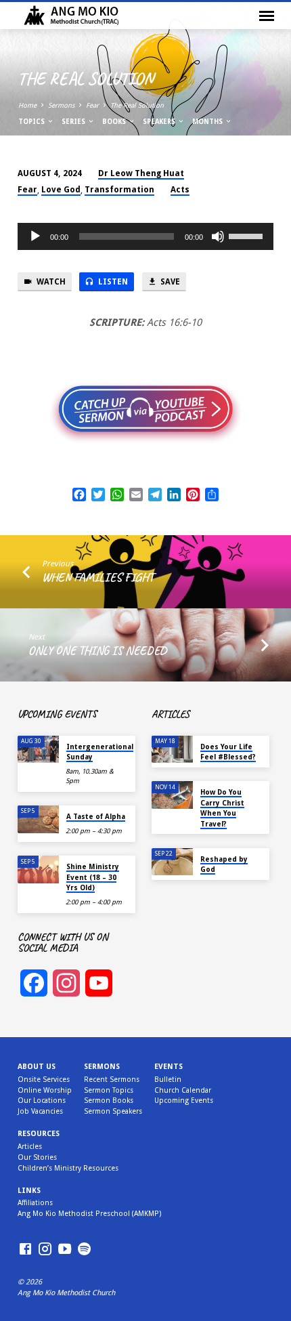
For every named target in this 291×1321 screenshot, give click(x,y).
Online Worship (45, 1090)
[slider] (248, 235)
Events (168, 1066)
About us (36, 1066)
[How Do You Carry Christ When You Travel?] (172, 795)
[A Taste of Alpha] (38, 819)
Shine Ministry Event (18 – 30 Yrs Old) (92, 877)
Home (27, 105)
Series (74, 121)
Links (29, 1190)
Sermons (61, 105)
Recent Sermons (111, 1079)
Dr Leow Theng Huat (141, 173)
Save (169, 282)
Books (115, 121)
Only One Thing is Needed (97, 650)
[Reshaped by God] (172, 862)
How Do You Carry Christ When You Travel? (222, 807)
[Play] (35, 236)
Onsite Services (44, 1079)
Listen (112, 282)
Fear (92, 105)
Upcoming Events (183, 1100)
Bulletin (167, 1079)
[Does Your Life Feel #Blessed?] (172, 749)
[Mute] (218, 236)
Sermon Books (108, 1100)
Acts (180, 189)
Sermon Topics (108, 1090)
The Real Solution (137, 105)
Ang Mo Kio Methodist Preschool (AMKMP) (89, 1213)
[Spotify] (84, 1249)
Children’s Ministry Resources (68, 1168)
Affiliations (35, 1202)
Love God (61, 189)
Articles (30, 1146)
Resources (39, 1133)
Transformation (119, 189)
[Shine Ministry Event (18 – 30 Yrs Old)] (38, 869)
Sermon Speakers (113, 1111)
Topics (32, 121)
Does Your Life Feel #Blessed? (228, 751)
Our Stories (37, 1157)
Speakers (160, 121)
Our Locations (42, 1100)
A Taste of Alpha (95, 816)
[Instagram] (45, 1249)
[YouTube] (64, 1249)
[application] (145, 236)
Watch (50, 282)
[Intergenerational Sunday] (38, 749)
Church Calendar (182, 1090)
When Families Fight (98, 577)
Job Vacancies (40, 1111)
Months (208, 121)
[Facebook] (25, 1249)
